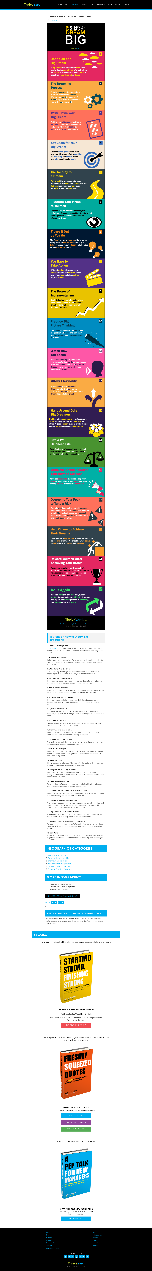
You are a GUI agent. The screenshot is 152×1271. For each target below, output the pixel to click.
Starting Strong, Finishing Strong (76, 1011)
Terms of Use (50, 1245)
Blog (66, 4)
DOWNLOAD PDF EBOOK (76, 1116)
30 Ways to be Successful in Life (60, 884)
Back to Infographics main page (62, 896)
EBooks (95, 1245)
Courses (118, 4)
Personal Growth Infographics (60, 869)
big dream (52, 648)
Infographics (75, 4)
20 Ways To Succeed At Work (59, 889)
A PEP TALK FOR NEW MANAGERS (76, 1209)
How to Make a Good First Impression (62, 886)
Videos (84, 4)
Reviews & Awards (52, 1248)
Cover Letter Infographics (58, 858)
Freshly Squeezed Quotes (76, 1107)
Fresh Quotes (101, 4)
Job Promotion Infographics (59, 864)
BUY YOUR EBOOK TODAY (76, 1025)
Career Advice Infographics (60, 866)
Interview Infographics (57, 861)
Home (60, 4)
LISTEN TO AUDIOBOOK (76, 1129)
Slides (92, 4)
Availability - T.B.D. (76, 1219)
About (110, 4)
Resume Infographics (57, 855)
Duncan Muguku (55, 20)
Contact (126, 4)
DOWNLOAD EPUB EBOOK (76, 1122)
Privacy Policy (51, 1243)
